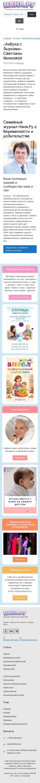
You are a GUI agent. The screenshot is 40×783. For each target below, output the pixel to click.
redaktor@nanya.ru (22, 591)
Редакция (7, 709)
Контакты (8, 731)
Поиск (32, 14)
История (6, 712)
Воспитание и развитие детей (14, 661)
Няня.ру (7, 196)
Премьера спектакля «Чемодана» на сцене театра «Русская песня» (20, 524)
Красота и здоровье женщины (14, 684)
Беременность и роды (11, 657)
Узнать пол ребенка (20, 297)
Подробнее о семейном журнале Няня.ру (17, 249)
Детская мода (8, 680)
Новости (6, 654)
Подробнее (20, 458)
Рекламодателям (9, 716)
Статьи (7, 647)
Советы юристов (9, 691)
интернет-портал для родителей (15, 617)
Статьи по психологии (11, 676)
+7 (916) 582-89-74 (14, 738)
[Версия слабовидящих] (19, 20)
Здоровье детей (9, 665)
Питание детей (8, 669)
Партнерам (7, 720)
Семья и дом (8, 687)
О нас (6, 702)
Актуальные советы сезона (13, 695)
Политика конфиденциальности (15, 724)
